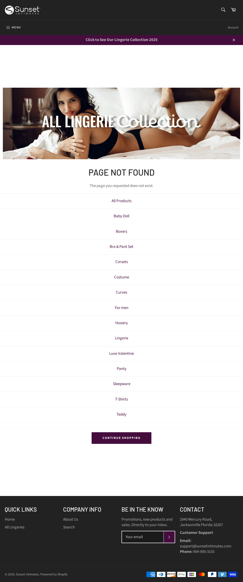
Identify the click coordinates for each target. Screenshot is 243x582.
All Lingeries (14, 527)
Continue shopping (121, 438)
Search (69, 527)
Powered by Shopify (53, 574)
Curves (121, 292)
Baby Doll (121, 216)
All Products (121, 201)
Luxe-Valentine (121, 353)
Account (233, 27)
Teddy (121, 414)
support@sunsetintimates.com (205, 546)
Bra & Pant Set (121, 247)
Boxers (121, 231)
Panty (121, 369)
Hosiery (121, 323)
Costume (121, 277)
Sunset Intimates (27, 574)
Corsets (121, 262)
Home (10, 519)
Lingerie (121, 338)
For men (121, 308)
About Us (70, 519)
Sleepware (121, 384)
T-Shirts (121, 399)
